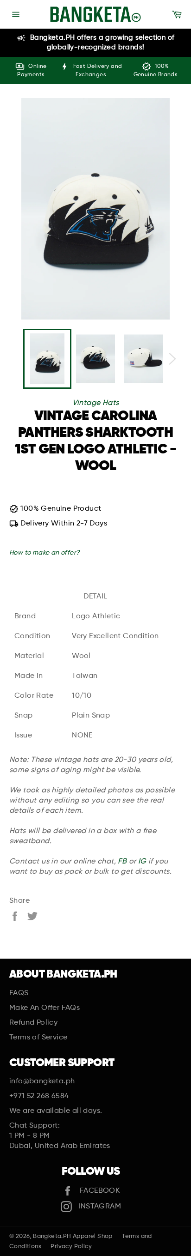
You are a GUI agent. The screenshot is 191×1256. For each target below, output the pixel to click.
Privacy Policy (71, 1247)
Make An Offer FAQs (44, 1008)
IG (142, 861)
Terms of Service (38, 1037)
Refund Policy (33, 1023)
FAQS (19, 993)
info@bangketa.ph (42, 1081)
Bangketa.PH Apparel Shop (73, 1236)
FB (122, 861)
